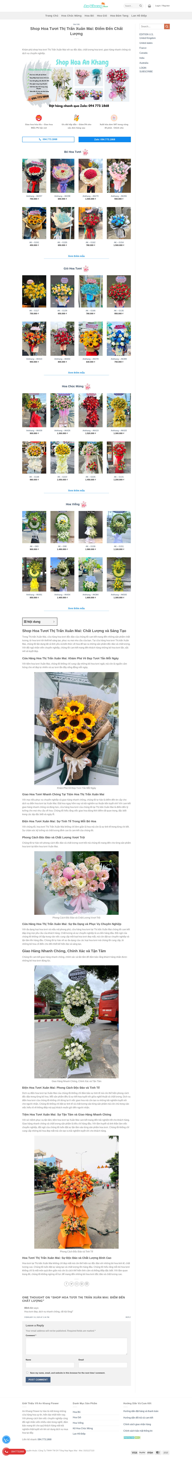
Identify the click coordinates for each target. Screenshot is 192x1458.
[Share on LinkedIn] (86, 1284)
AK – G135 (119, 310)
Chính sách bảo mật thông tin (138, 1431)
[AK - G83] (34, 527)
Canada (143, 53)
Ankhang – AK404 (62, 594)
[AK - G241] (34, 223)
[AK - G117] (34, 291)
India (141, 58)
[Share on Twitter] (71, 1284)
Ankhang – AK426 (62, 430)
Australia (143, 63)
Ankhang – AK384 (91, 594)
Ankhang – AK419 (91, 430)
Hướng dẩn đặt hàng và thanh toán (140, 1411)
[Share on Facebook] (66, 1284)
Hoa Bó (89, 15)
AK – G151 (119, 546)
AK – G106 (90, 546)
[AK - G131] (119, 458)
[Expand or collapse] (54, 621)
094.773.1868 (44, 1439)
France (142, 48)
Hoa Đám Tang (119, 15)
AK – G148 (34, 477)
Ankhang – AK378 (91, 359)
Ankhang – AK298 (62, 196)
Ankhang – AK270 (91, 196)
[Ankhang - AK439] (34, 410)
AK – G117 (34, 310)
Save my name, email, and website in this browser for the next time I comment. (67, 1373)
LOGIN (142, 68)
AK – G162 (90, 242)
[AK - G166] (91, 291)
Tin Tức (76, 24)
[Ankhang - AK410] (34, 339)
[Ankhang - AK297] (34, 176)
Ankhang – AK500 (119, 594)
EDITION (146, 34)
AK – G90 (62, 546)
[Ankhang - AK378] (91, 339)
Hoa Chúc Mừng (71, 15)
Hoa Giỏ (102, 15)
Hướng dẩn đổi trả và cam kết (138, 1417)
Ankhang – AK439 (34, 430)
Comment (31, 1335)
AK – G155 (62, 242)
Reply (128, 1317)
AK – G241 (34, 242)
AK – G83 (34, 546)
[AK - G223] (62, 458)
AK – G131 (119, 477)
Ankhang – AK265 (119, 196)
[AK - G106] (91, 527)
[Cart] (149, 6)
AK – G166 (90, 310)
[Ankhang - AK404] (62, 574)
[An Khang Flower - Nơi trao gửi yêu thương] (96, 6)
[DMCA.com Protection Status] (132, 1437)
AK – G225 (90, 477)
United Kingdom (147, 38)
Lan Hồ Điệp (139, 15)
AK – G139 (62, 310)
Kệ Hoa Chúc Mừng (83, 1428)
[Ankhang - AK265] (119, 176)
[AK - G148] (34, 458)
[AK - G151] (119, 527)
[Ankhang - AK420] (119, 410)
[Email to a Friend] (76, 1284)
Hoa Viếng (78, 1423)
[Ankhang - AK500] (119, 574)
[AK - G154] (119, 223)
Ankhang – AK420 (119, 430)
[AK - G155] (62, 223)
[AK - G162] (91, 223)
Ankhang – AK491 (34, 594)
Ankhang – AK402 (62, 359)
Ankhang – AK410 (34, 359)
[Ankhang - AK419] (91, 410)
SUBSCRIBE (146, 71)
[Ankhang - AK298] (62, 176)
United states (146, 43)
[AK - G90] (62, 527)
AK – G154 (119, 242)
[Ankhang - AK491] (34, 574)
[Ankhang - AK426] (62, 410)
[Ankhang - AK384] (91, 574)
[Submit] (140, 6)
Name (28, 1360)
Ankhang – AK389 (119, 359)
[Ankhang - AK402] (62, 339)
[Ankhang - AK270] (91, 176)
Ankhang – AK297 (34, 196)
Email (81, 1360)
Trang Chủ (51, 15)
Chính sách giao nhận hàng (137, 1424)
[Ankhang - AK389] (119, 339)
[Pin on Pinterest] (81, 1284)
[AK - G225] (91, 458)
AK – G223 (62, 477)
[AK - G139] (62, 291)
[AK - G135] (119, 291)
